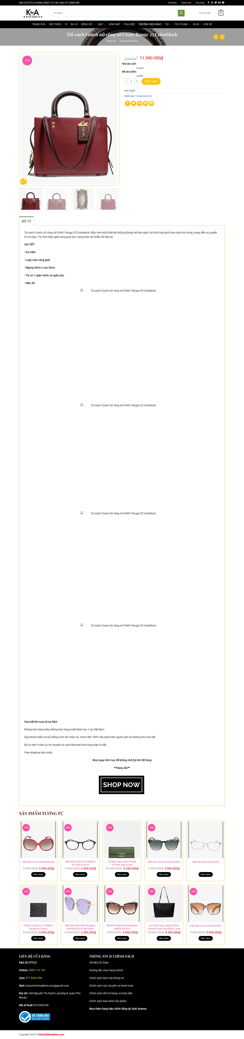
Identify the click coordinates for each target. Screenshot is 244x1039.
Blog (196, 24)
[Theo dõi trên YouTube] (223, 2)
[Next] (113, 119)
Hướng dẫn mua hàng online (106, 970)
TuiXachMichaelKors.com (51, 1034)
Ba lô (74, 24)
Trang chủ (111, 41)
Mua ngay (151, 81)
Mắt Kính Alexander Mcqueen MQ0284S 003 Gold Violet (80, 927)
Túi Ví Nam (181, 24)
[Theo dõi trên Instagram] (212, 2)
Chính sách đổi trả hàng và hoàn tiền (110, 993)
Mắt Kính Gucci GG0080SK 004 (38, 862)
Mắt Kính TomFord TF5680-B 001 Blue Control (80, 863)
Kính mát (114, 24)
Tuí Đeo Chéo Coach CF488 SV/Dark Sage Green (122, 863)
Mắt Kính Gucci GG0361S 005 (205, 925)
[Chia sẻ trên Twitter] (133, 103)
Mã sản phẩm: (129, 71)
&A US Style (101, 962)
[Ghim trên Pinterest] (145, 103)
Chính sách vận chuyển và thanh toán (111, 985)
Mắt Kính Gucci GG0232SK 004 (164, 862)
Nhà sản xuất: (129, 63)
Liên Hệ (207, 24)
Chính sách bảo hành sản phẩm (108, 1001)
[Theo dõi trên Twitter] (216, 2)
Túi (167, 24)
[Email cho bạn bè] (139, 103)
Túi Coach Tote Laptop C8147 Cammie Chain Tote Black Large (164, 927)
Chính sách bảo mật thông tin (106, 978)
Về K (92, 962)
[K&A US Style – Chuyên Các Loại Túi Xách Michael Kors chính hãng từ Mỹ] (33, 13)
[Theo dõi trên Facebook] (208, 2)
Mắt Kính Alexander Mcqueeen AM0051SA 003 (122, 927)
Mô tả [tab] (26, 221)
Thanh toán (186, 2)
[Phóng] (23, 181)
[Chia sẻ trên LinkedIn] (151, 103)
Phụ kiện (129, 24)
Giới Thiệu (55, 24)
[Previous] (25, 119)
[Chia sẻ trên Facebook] (127, 103)
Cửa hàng (200, 2)
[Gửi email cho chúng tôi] (219, 2)
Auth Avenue (139, 1008)
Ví (66, 24)
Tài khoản (172, 2)
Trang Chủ (38, 24)
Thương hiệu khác (149, 24)
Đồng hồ (86, 24)
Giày (100, 24)
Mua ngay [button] (38, 874)
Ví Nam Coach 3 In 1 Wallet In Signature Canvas (38, 927)
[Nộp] (181, 13)
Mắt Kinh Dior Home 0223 (206, 862)
